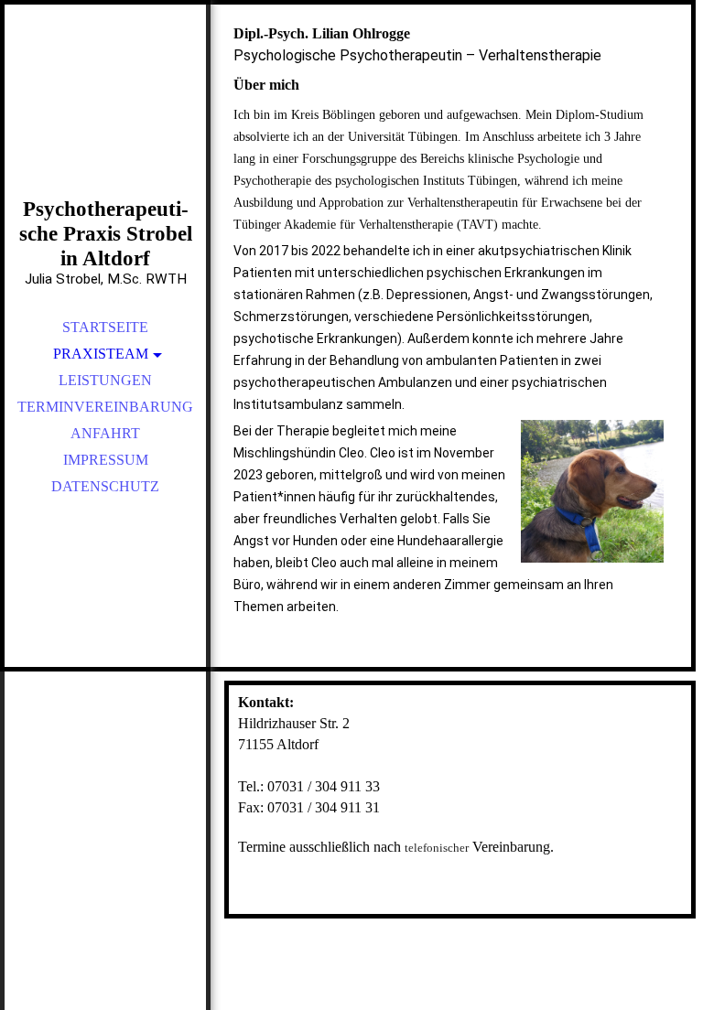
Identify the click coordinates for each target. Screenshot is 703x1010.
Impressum (105, 459)
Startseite (105, 327)
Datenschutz (105, 486)
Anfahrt (105, 433)
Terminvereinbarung (105, 406)
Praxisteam (100, 353)
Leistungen (105, 380)
